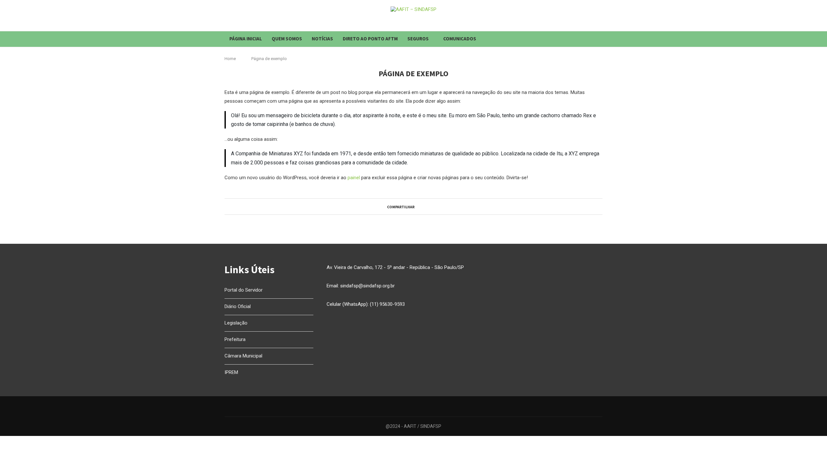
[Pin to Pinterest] (429, 206)
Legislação (236, 323)
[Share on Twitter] (423, 206)
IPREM (231, 372)
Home (230, 58)
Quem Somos (287, 39)
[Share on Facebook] (417, 206)
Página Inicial (245, 39)
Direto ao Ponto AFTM (370, 39)
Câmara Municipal (243, 356)
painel (354, 178)
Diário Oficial (238, 306)
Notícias (322, 39)
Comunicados (459, 39)
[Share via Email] (435, 206)
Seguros (418, 39)
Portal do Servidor (244, 290)
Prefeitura (235, 339)
